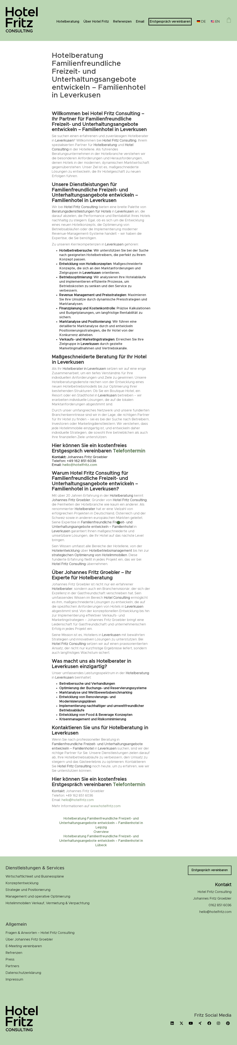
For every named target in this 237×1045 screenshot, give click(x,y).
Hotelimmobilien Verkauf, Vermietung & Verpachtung (47, 903)
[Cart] (228, 20)
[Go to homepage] (24, 20)
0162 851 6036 (220, 905)
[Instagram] (218, 1023)
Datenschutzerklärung (23, 973)
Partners (12, 966)
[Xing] (200, 1023)
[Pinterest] (227, 1023)
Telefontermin (129, 450)
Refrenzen (14, 953)
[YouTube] (190, 1023)
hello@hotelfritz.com (79, 465)
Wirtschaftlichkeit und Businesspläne (35, 876)
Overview (101, 832)
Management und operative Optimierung (38, 896)
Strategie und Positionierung (28, 890)
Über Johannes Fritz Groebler (29, 939)
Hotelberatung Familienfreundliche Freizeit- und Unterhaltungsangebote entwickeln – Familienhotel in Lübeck (101, 841)
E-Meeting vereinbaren (24, 946)
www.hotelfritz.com (105, 806)
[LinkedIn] (172, 1023)
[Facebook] (209, 1023)
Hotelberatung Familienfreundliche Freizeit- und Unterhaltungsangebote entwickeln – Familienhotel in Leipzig (101, 823)
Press (10, 959)
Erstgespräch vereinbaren (210, 870)
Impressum (14, 979)
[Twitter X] (181, 1023)
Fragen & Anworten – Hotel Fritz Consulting (40, 933)
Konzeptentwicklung (22, 883)
